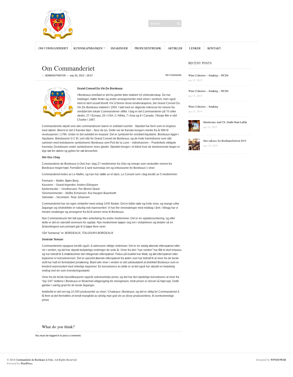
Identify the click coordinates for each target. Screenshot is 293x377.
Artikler (175, 48)
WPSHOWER (278, 359)
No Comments (173, 75)
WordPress (27, 363)
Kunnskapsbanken (88, 48)
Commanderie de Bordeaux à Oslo (34, 359)
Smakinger (119, 48)
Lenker (195, 48)
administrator (55, 75)
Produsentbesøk (148, 48)
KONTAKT (214, 48)
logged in (54, 335)
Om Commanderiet (53, 48)
